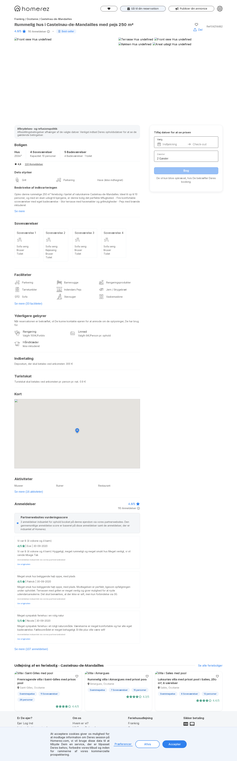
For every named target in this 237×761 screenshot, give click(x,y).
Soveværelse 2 (55, 233)
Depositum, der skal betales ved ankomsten (39, 363)
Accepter (174, 744)
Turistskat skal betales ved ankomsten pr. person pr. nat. (46, 381)
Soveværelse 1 (26, 233)
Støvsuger (70, 296)
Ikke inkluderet (31, 346)
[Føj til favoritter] (196, 24)
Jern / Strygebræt (116, 289)
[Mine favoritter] (108, 8)
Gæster (161, 154)
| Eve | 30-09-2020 (36, 545)
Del (200, 29)
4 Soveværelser (41, 152)
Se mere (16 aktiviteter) (28, 491)
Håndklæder (31, 342)
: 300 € (69, 363)
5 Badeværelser (75, 152)
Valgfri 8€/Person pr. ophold (94, 335)
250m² (18, 155)
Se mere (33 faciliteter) (28, 303)
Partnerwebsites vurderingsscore (44, 517)
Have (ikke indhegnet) (110, 180)
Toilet (20, 253)
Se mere (19, 211)
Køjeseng (51, 250)
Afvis (147, 744)
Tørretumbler (29, 289)
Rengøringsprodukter (118, 282)
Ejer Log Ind (25, 723)
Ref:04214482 (215, 26)
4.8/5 (17, 31)
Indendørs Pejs (72, 289)
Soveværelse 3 (84, 233)
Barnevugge (71, 282)
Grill (24, 180)
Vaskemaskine (114, 296)
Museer (18, 485)
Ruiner (60, 485)
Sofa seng (22, 246)
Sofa (24, 296)
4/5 (19, 546)
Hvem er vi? (80, 723)
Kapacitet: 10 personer (43, 155)
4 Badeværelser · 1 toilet (78, 155)
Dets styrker (23, 172)
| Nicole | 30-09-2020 (37, 620)
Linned (82, 331)
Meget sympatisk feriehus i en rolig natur (40, 615)
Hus (17, 152)
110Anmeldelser (37, 31)
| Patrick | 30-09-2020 (38, 581)
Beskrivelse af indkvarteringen (35, 187)
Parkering (69, 180)
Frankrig (133, 723)
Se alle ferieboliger (210, 665)
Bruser (20, 250)
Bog (186, 170)
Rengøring (29, 331)
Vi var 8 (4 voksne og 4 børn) (34, 540)
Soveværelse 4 (114, 233)
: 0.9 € (82, 381)
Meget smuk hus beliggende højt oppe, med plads (46, 576)
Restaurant (104, 485)
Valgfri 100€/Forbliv (34, 335)
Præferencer (123, 744)
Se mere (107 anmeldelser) (31, 649)
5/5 (19, 620)
